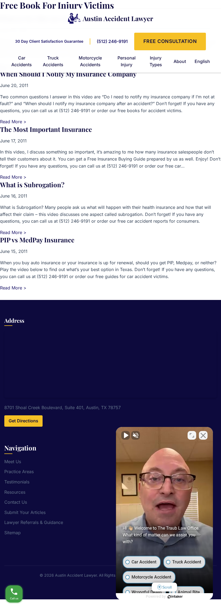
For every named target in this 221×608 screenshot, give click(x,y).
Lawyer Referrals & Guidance (33, 522)
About (180, 61)
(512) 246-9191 (112, 41)
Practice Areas (19, 471)
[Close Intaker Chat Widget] (203, 435)
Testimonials (16, 482)
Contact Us (15, 502)
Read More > (13, 121)
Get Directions (23, 420)
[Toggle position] (192, 435)
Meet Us (12, 461)
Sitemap (12, 532)
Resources (14, 492)
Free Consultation (170, 41)
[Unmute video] (125, 435)
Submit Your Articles (25, 512)
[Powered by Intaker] (175, 596)
